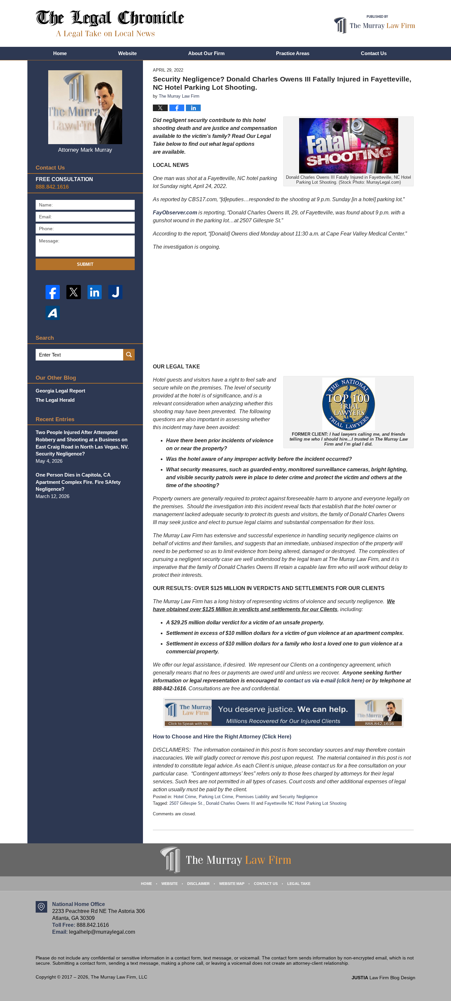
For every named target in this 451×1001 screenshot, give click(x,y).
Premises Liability (253, 796)
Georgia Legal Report (60, 390)
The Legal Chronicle (110, 24)
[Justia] (115, 292)
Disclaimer (198, 884)
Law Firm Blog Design (383, 977)
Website (127, 53)
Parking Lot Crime (216, 796)
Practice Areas (292, 53)
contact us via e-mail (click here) (324, 680)
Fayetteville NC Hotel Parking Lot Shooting (305, 803)
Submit (85, 264)
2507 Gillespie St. (186, 803)
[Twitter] (73, 292)
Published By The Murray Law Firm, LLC (374, 24)
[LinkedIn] (94, 292)
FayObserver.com (175, 212)
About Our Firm (206, 53)
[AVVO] (53, 313)
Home (60, 53)
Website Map (231, 884)
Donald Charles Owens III (230, 803)
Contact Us (374, 53)
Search (129, 354)
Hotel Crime (185, 796)
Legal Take (298, 884)
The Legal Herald (55, 400)
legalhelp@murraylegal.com (102, 932)
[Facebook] (53, 292)
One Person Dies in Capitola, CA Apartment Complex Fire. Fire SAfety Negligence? (78, 482)
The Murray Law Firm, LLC (119, 977)
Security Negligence (298, 796)
